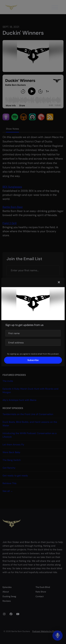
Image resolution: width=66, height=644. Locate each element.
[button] (59, 282)
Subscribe (33, 360)
